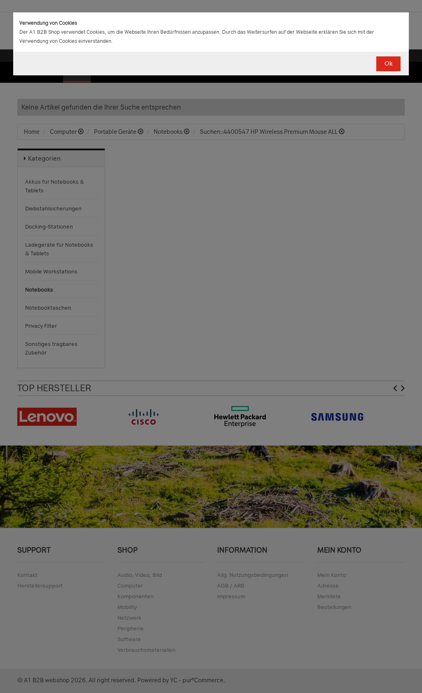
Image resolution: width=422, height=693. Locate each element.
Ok (388, 63)
